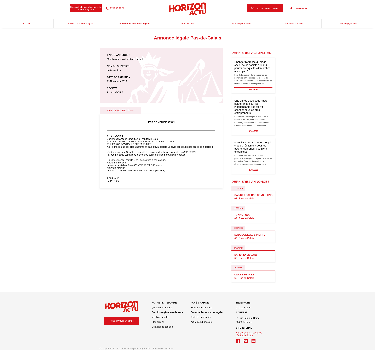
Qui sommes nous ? (162, 307)
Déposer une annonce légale (264, 8)
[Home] (121, 306)
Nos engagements (348, 23)
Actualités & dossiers (295, 23)
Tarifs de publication (241, 23)
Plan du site (158, 322)
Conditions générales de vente (167, 312)
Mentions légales (160, 317)
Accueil (26, 23)
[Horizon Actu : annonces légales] (187, 8)
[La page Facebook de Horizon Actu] (240, 342)
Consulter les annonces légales (134, 23)
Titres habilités (187, 23)
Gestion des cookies (162, 327)
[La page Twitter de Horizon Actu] (247, 342)
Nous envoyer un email (122, 321)
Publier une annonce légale (80, 23)
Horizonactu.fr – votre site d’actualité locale (249, 334)
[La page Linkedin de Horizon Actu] (255, 342)
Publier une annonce (201, 307)
